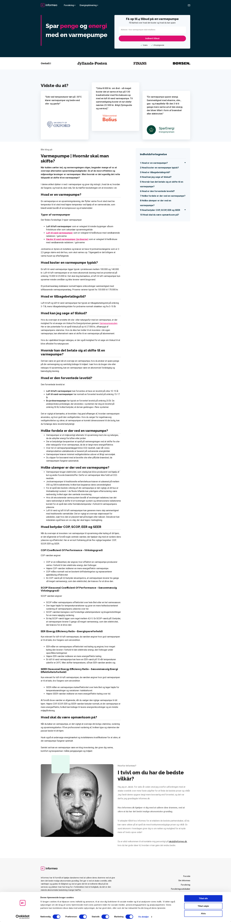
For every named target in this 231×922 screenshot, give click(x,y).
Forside (186, 876)
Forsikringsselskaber (180, 889)
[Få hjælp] (189, 5)
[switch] (83, 917)
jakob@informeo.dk (178, 841)
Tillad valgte (203, 906)
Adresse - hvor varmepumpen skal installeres (138, 30)
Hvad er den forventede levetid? (158, 191)
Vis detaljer (143, 917)
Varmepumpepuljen (108, 323)
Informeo (49, 5)
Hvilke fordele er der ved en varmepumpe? (163, 196)
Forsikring (69, 5)
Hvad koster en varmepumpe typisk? (160, 167)
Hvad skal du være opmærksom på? (161, 215)
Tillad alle (203, 898)
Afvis (203, 913)
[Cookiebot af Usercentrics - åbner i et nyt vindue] (22, 917)
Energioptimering (88, 5)
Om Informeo (184, 880)
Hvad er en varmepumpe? (155, 163)
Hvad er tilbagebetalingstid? (156, 172)
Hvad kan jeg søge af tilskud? (157, 177)
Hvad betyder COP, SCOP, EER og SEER (161, 210)
